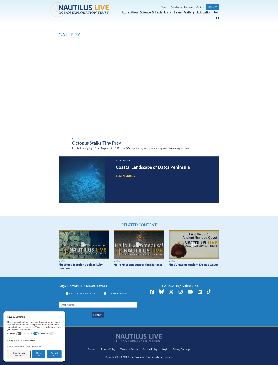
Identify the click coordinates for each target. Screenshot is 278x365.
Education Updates (117, 293)
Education (204, 12)
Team (178, 12)
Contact (200, 7)
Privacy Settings (181, 349)
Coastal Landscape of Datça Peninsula (153, 167)
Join (216, 12)
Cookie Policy (150, 349)
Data (167, 12)
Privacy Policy (108, 349)
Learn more (124, 176)
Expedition (130, 12)
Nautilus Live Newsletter (82, 293)
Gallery (189, 12)
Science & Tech (151, 12)
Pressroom (189, 7)
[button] (216, 18)
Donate (213, 7)
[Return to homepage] (86, 9)
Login (165, 349)
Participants (176, 7)
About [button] (164, 7)
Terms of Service (129, 349)
